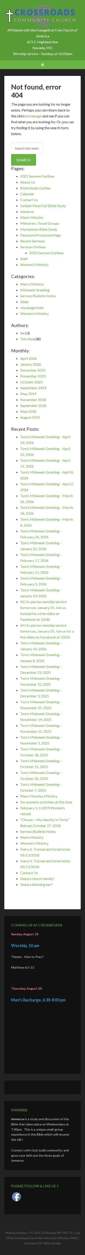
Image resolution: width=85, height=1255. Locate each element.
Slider (24, 302)
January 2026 (30, 364)
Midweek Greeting (35, 290)
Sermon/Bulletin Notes (38, 296)
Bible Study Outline (35, 188)
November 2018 (33, 399)
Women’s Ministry (34, 264)
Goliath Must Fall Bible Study (43, 205)
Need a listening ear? (36, 884)
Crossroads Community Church (42, 16)
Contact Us (29, 200)
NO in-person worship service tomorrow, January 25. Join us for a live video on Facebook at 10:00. (47, 631)
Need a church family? (37, 878)
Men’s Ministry (32, 217)
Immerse (27, 211)
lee (22, 333)
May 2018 (28, 411)
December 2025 (33, 370)
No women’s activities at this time (46, 802)
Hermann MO (33, 1243)
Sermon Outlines (33, 247)
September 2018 (33, 405)
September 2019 (33, 388)
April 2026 (28, 358)
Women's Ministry (34, 313)
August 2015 (30, 417)
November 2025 (33, 376)
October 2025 (31, 382)
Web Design (52, 1243)
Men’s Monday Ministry (38, 796)
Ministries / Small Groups (39, 223)
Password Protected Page (40, 235)
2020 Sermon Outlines (46, 253)
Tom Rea (27, 339)
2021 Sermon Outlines (37, 176)
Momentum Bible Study (38, 229)
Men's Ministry (32, 284)
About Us (27, 182)
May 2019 (28, 394)
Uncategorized (32, 307)
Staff (24, 258)
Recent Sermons (32, 241)
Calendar (27, 194)
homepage (33, 116)
